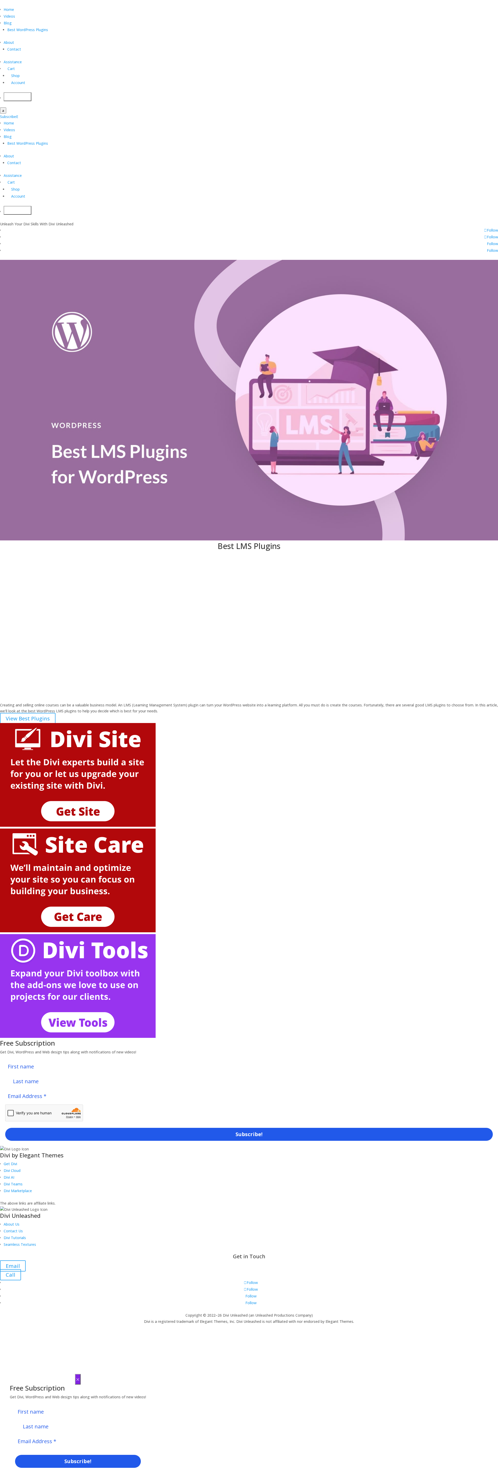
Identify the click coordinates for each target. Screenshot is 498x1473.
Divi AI (9, 1177)
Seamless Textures (20, 1244)
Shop (13, 75)
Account (16, 82)
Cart (9, 68)
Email (13, 1265)
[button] (34, 565)
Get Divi (10, 1163)
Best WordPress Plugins (27, 29)
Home (9, 9)
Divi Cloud (12, 1170)
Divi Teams (13, 1184)
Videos (9, 16)
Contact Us (13, 1230)
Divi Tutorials (15, 1237)
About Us (11, 1224)
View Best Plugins (28, 718)
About (9, 42)
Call (10, 1274)
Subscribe (9, 116)
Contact (14, 49)
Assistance (13, 61)
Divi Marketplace (18, 1190)
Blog (8, 22)
